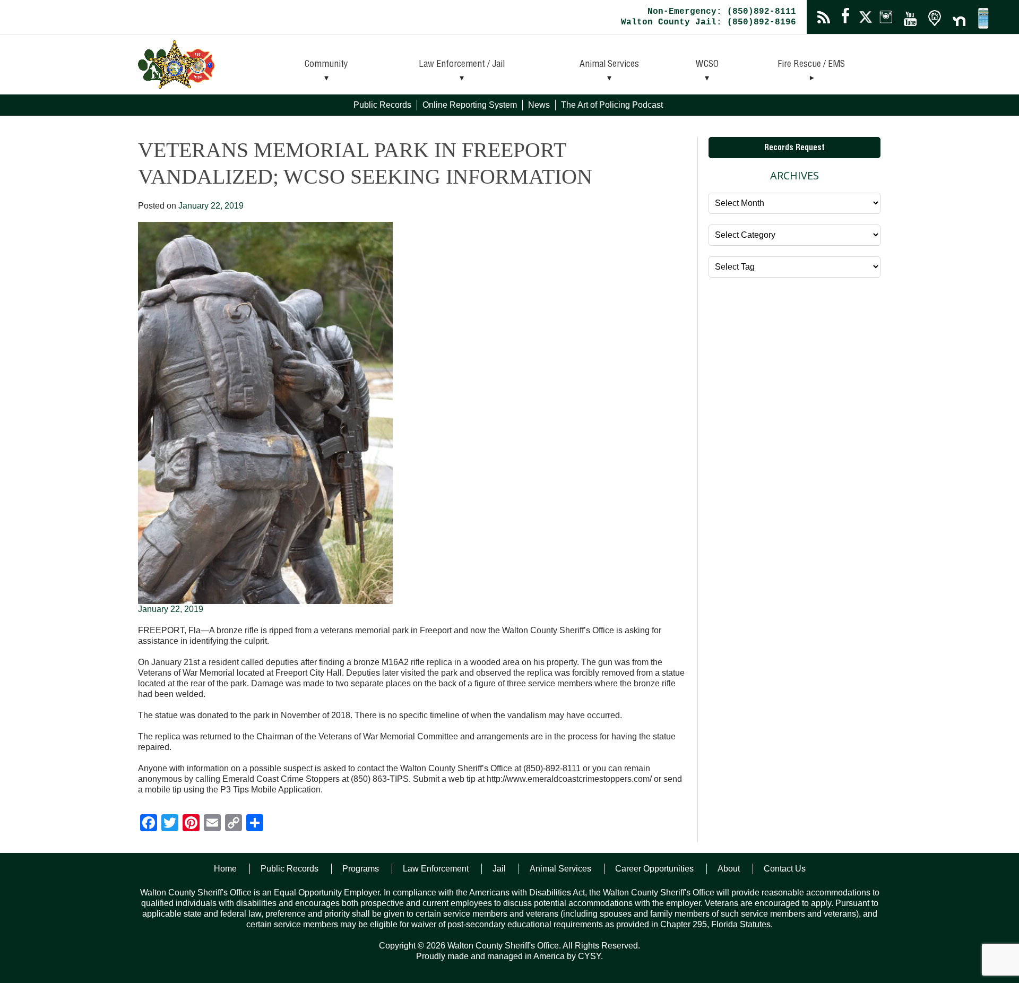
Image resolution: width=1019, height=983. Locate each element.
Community (326, 65)
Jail (499, 868)
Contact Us (785, 868)
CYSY (589, 956)
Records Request (794, 148)
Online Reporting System (469, 104)
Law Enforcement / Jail (462, 65)
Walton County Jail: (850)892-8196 (708, 22)
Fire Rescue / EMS (811, 65)
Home (225, 868)
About (729, 868)
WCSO (707, 65)
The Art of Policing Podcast (612, 104)
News (539, 104)
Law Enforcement (436, 868)
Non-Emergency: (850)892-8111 (721, 11)
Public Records (382, 104)
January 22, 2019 (170, 609)
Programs (360, 868)
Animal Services (609, 65)
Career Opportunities (654, 868)
